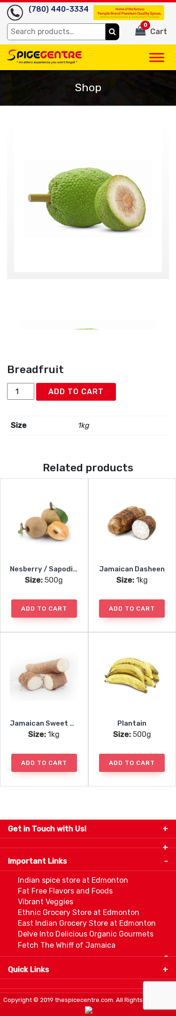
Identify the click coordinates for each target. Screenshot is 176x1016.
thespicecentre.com (84, 999)
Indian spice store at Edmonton (73, 880)
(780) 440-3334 (59, 9)
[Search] (112, 31)
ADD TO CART (76, 391)
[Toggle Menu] (156, 57)
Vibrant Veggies (45, 901)
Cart (156, 29)
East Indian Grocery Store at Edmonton (87, 923)
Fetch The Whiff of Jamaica (66, 945)
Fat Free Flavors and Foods (65, 890)
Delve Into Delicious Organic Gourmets (85, 934)
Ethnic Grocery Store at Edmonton (78, 912)
